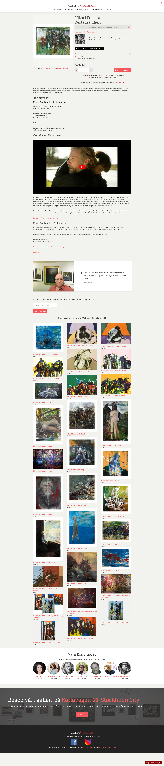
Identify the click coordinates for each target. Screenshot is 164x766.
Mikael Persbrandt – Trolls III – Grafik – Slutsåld (46, 590)
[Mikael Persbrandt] (81, 39)
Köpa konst (57, 10)
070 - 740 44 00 (87, 747)
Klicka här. (122, 82)
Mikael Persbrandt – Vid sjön (43, 402)
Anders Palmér (96, 676)
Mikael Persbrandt (124, 676)
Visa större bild (62, 68)
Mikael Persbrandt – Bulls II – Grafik (113, 395)
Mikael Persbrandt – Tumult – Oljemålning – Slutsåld (115, 596)
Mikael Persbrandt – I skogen (43, 446)
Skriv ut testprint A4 (46, 68)
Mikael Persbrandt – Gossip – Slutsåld (46, 642)
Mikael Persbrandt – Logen (76, 470)
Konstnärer (69, 10)
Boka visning (82, 714)
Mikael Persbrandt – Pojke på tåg (44, 562)
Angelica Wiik (39, 676)
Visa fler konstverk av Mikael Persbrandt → (89, 48)
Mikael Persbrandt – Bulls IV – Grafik (113, 371)
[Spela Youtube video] (82, 167)
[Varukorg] (159, 4)
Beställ (59, 350)
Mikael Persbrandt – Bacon (110, 481)
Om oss (108, 10)
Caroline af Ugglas (53, 676)
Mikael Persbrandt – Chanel (43, 471)
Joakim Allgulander (110, 676)
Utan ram (80, 56)
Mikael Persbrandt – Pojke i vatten (79, 548)
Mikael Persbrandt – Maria (42, 514)
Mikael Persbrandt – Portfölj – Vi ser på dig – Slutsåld (48, 616)
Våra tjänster (97, 10)
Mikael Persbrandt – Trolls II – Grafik (113, 346)
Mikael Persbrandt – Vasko (110, 570)
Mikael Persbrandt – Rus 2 (76, 434)
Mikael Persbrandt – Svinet (76, 583)
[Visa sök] (155, 3)
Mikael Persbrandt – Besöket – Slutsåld (114, 622)
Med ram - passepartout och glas (87, 59)
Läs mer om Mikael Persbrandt (85, 32)
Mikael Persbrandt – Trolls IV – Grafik (80, 345)
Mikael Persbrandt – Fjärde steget (112, 516)
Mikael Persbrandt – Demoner (77, 505)
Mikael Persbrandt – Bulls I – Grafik (79, 396)
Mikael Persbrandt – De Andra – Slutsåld (81, 638)
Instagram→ (37, 252)
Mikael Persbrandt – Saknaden (111, 445)
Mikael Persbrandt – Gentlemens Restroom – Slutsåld (82, 613)
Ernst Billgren (68, 676)
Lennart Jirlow (82, 676)
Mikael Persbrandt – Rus (109, 544)
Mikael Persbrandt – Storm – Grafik (45, 354)
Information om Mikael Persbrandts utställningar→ (49, 247)
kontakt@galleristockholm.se (107, 747)
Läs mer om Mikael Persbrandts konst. (45, 218)
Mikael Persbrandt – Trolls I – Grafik (79, 372)
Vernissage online (83, 10)
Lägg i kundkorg (122, 70)
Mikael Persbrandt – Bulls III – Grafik (46, 379)
